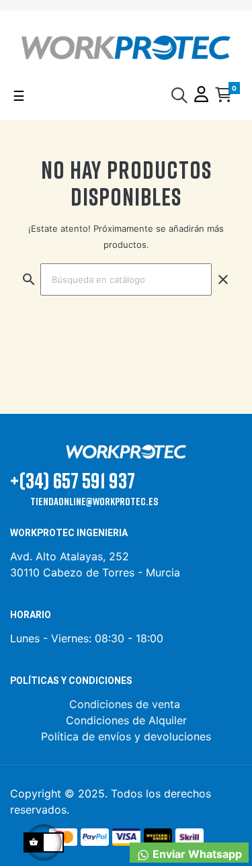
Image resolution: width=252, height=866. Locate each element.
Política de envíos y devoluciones (126, 736)
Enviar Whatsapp (196, 854)
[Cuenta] (201, 95)
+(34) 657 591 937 (72, 480)
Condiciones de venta (126, 704)
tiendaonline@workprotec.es (94, 501)
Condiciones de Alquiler (126, 720)
